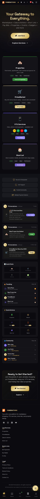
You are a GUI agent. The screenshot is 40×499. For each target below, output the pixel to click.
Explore (19, 395)
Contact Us (5, 477)
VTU (20, 496)
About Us (4, 474)
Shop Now (20, 106)
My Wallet (5, 453)
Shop (31, 252)
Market (12, 496)
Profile (4, 456)
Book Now (20, 165)
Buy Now (20, 137)
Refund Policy (6, 471)
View (31, 234)
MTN (14, 130)
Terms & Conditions (7, 468)
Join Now (21, 36)
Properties (5, 431)
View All (34, 284)
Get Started (21, 388)
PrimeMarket (5, 434)
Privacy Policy (6, 465)
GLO (18, 130)
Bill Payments (6, 449)
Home (4, 496)
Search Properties (20, 79)
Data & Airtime (6, 437)
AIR (22, 130)
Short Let (4, 440)
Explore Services (18, 43)
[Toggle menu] (36, 2)
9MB (26, 130)
